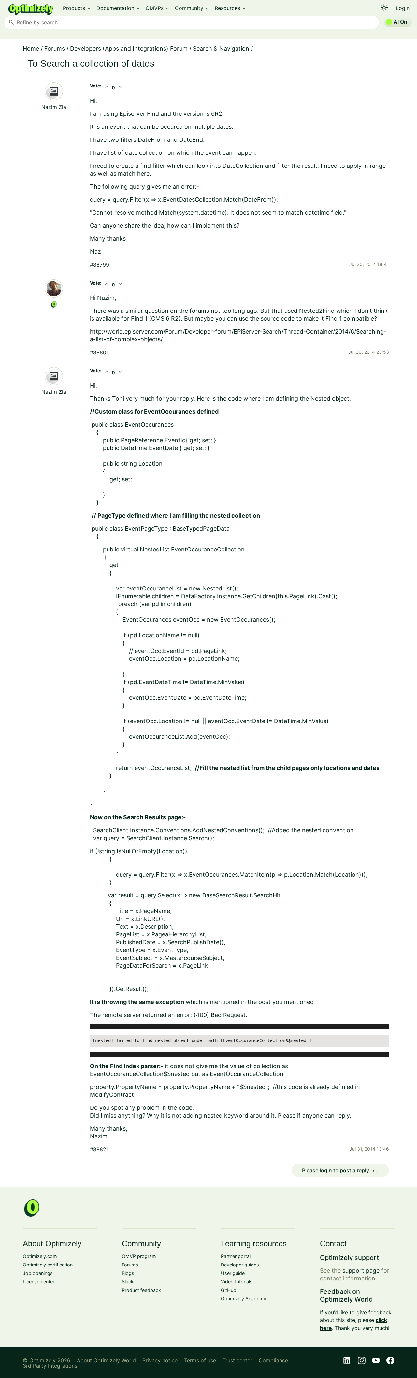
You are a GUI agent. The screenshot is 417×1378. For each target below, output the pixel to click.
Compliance (273, 1360)
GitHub (228, 1290)
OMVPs (158, 8)
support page (361, 1270)
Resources (230, 8)
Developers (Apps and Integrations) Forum (129, 48)
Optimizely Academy (243, 1298)
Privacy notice (160, 1360)
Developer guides (240, 1264)
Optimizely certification (48, 1264)
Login (403, 8)
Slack (128, 1281)
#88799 (99, 264)
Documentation (118, 8)
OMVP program (139, 1256)
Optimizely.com (40, 1256)
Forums (54, 48)
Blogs (128, 1273)
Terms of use (200, 1360)
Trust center (237, 1360)
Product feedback (141, 1290)
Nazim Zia (53, 107)
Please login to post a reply (339, 1170)
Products (77, 8)
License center (38, 1281)
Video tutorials (236, 1281)
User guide (233, 1273)
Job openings (38, 1273)
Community (192, 8)
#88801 (99, 352)
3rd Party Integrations (50, 1365)
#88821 (99, 1149)
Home (31, 48)
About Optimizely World (106, 1360)
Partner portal (236, 1256)
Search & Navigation (221, 48)
